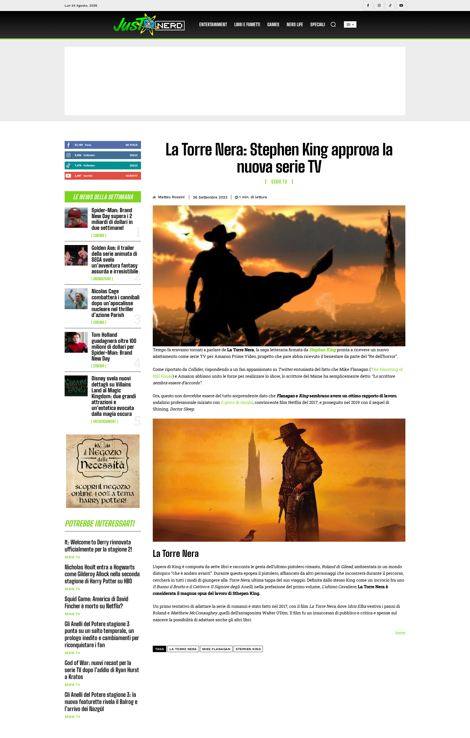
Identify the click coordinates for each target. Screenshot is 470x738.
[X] (366, 196)
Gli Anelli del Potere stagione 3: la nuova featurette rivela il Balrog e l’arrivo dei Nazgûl (101, 701)
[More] (400, 196)
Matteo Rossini (171, 197)
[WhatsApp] (389, 196)
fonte (400, 632)
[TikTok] (390, 5)
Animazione (102, 279)
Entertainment (104, 421)
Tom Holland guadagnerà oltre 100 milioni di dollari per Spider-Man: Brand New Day (114, 346)
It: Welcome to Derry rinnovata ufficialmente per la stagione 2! (98, 546)
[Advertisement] (235, 81)
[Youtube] (401, 5)
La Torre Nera (183, 649)
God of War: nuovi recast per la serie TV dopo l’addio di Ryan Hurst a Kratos (102, 669)
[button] (333, 24)
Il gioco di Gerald (237, 402)
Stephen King (248, 649)
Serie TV (72, 557)
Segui (134, 155)
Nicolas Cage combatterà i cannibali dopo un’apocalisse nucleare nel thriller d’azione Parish (116, 303)
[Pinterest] (377, 196)
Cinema (98, 235)
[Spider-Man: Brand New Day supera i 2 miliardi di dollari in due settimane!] (76, 217)
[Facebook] (368, 5)
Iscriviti (132, 175)
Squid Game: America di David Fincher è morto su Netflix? (96, 602)
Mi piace (132, 145)
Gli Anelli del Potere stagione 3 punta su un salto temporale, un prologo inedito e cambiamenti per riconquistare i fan (102, 634)
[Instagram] (379, 5)
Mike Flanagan (216, 649)
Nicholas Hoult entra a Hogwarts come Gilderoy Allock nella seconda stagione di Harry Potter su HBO (102, 574)
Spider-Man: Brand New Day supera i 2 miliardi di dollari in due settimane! (112, 219)
